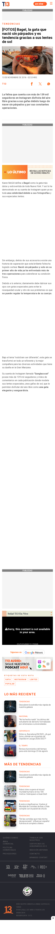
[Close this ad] (53, 918)
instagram (20, 680)
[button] (32, 84)
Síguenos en (16, 652)
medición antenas (39, 850)
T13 (4, 84)
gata (8, 680)
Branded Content (39, 857)
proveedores (9, 854)
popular (10, 684)
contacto (35, 854)
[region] (27, 927)
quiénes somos (10, 838)
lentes (33, 680)
